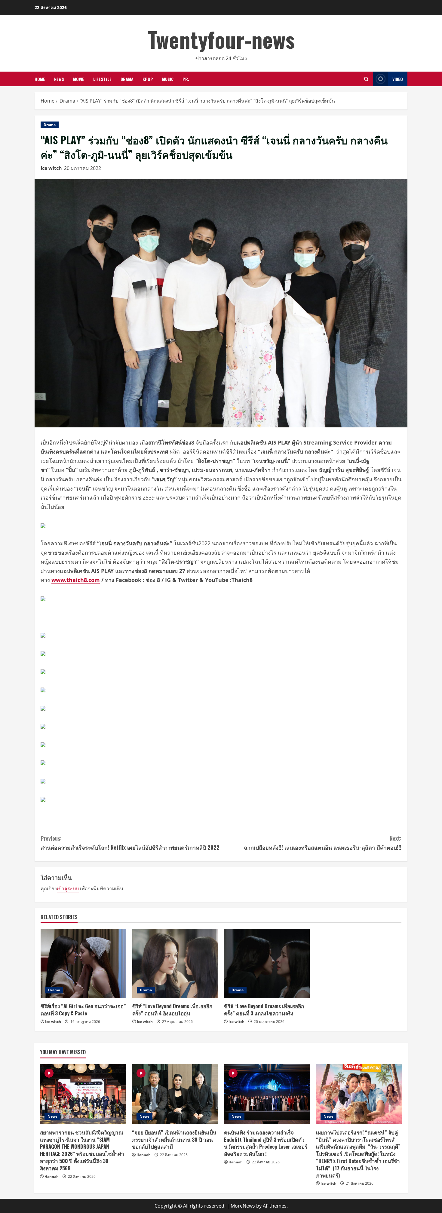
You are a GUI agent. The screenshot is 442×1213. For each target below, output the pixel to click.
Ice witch (51, 168)
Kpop (148, 79)
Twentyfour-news (221, 39)
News (59, 79)
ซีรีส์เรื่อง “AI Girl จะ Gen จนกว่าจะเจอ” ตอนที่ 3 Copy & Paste (83, 1009)
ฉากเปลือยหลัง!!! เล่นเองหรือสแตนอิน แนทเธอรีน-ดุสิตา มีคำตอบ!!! (322, 842)
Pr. (186, 79)
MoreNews (243, 1205)
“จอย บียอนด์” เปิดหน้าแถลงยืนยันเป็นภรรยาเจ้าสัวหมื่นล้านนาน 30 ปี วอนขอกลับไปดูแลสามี (174, 1139)
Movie (78, 79)
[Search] (366, 79)
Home (40, 79)
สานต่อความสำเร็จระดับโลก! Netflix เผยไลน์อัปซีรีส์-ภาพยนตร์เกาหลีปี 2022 (130, 842)
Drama (127, 79)
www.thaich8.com (75, 579)
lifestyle (102, 79)
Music (167, 79)
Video (397, 79)
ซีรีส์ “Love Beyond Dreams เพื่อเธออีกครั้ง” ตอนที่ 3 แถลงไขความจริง (264, 1009)
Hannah (52, 1176)
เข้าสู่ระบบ (68, 888)
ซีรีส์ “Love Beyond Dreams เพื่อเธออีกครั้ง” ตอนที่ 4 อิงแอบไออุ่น (172, 1009)
